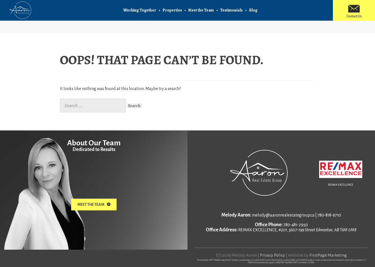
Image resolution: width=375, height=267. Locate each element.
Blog (253, 10)
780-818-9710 (329, 215)
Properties (172, 10)
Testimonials (231, 10)
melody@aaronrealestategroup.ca (283, 215)
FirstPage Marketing (328, 255)
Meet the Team (201, 10)
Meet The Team (90, 204)
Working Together (139, 10)
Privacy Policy (272, 255)
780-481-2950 (295, 225)
